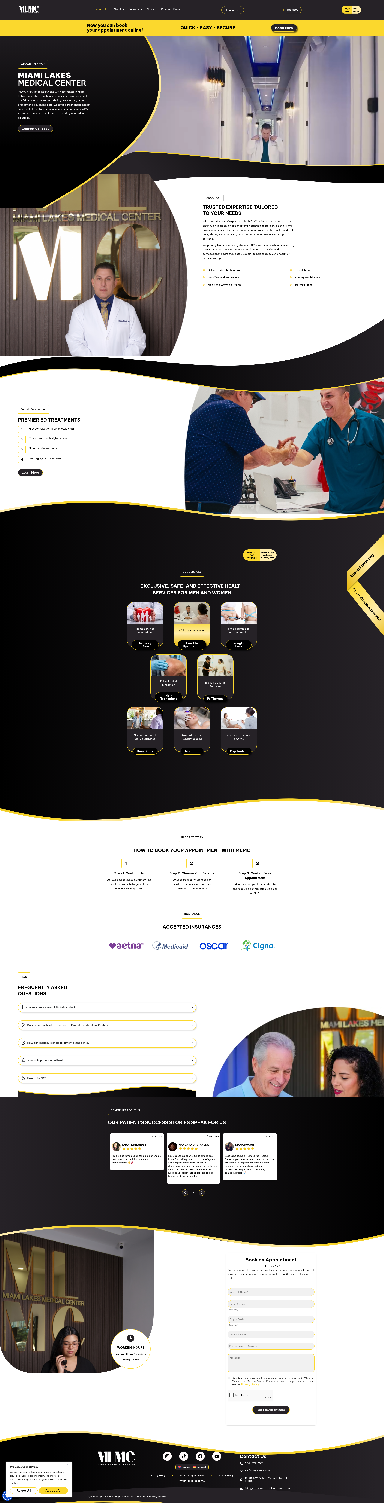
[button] (136, 9)
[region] (39, 1479)
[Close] (69, 1464)
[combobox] (271, 1346)
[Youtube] (216, 1456)
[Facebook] (200, 1456)
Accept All (53, 1490)
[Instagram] (167, 1456)
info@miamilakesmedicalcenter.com (267, 1488)
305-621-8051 (254, 1463)
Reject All (24, 1490)
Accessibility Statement (192, 1475)
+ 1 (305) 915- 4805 (257, 1470)
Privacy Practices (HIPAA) (192, 1480)
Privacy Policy (250, 1384)
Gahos (162, 1496)
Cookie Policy (226, 1475)
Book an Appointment (271, 1409)
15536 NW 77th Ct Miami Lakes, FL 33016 (266, 1479)
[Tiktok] (183, 1456)
